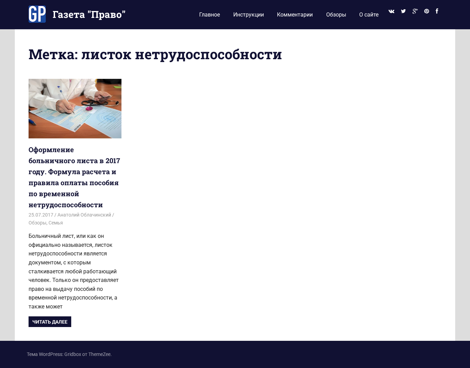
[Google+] (415, 11)
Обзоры (336, 14)
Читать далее (49, 322)
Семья (56, 222)
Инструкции (248, 14)
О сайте (368, 14)
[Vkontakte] (391, 11)
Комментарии (295, 14)
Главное (209, 14)
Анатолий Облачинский (84, 215)
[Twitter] (403, 11)
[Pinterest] (426, 11)
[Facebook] (436, 11)
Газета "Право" (89, 14)
